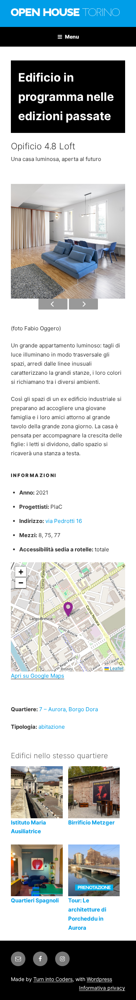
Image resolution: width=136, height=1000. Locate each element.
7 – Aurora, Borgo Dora (68, 709)
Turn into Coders (53, 979)
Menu (72, 37)
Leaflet (116, 668)
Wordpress (99, 979)
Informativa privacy (102, 988)
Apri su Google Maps (37, 675)
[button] (68, 609)
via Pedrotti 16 (63, 520)
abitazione (51, 726)
